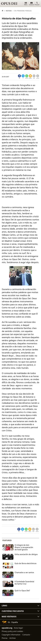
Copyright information (11, 634)
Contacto (26, 634)
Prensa (4, 638)
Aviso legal (18, 628)
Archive (12, 638)
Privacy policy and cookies (12, 631)
